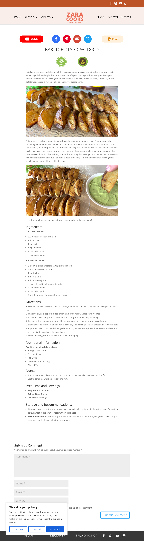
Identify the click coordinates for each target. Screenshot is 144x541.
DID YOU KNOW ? (119, 17)
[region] (37, 519)
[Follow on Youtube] (117, 535)
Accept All (55, 529)
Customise (18, 529)
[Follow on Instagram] (124, 535)
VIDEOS (46, 17)
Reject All (36, 529)
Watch (34, 38)
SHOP (100, 17)
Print (115, 39)
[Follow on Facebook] (104, 535)
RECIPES (30, 17)
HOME (17, 17)
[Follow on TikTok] (110, 535)
